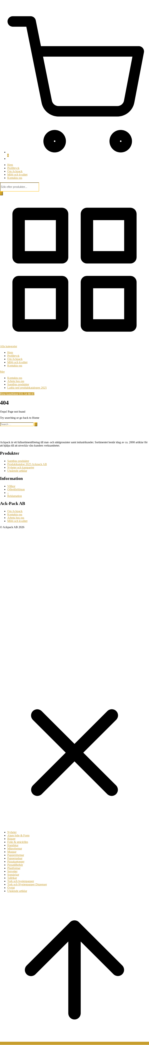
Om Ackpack (15, 171)
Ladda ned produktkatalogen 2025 (27, 387)
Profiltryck (13, 168)
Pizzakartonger (15, 861)
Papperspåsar (14, 858)
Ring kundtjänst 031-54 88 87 (17, 393)
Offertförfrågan (16, 489)
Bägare (11, 838)
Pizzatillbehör (15, 864)
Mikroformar (14, 848)
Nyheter (12, 832)
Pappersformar (15, 855)
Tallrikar (12, 877)
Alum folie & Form (18, 835)
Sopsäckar (13, 874)
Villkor (11, 486)
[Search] (1, 193)
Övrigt (11, 887)
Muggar (11, 851)
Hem (10, 164)
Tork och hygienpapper (20, 881)
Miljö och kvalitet (17, 174)
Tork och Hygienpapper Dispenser (27, 884)
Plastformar (13, 868)
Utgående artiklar (17, 470)
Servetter (12, 871)
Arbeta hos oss (15, 381)
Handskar (12, 845)
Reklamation (14, 495)
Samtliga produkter (18, 384)
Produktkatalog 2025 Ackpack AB (27, 464)
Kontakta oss (14, 177)
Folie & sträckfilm (17, 842)
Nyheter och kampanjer (20, 467)
